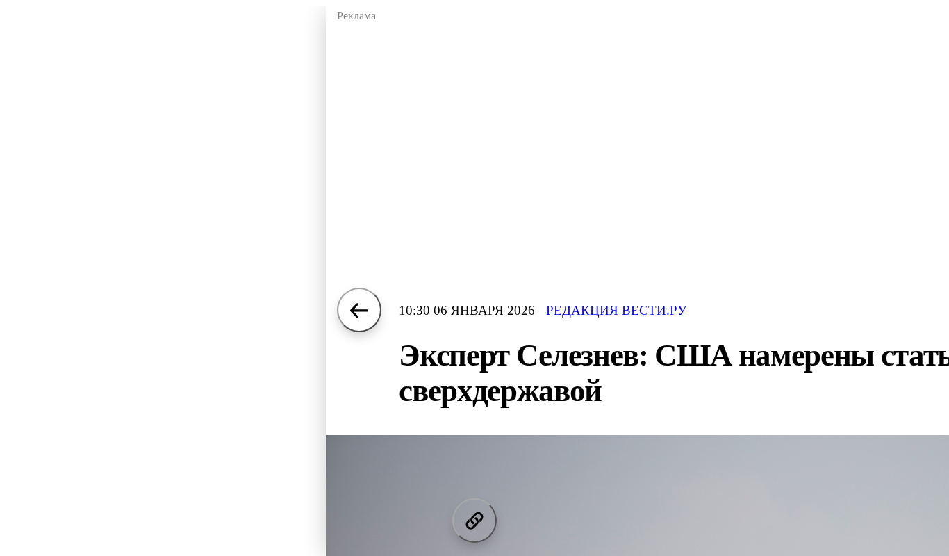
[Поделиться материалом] (474, 520)
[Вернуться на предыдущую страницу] (359, 310)
